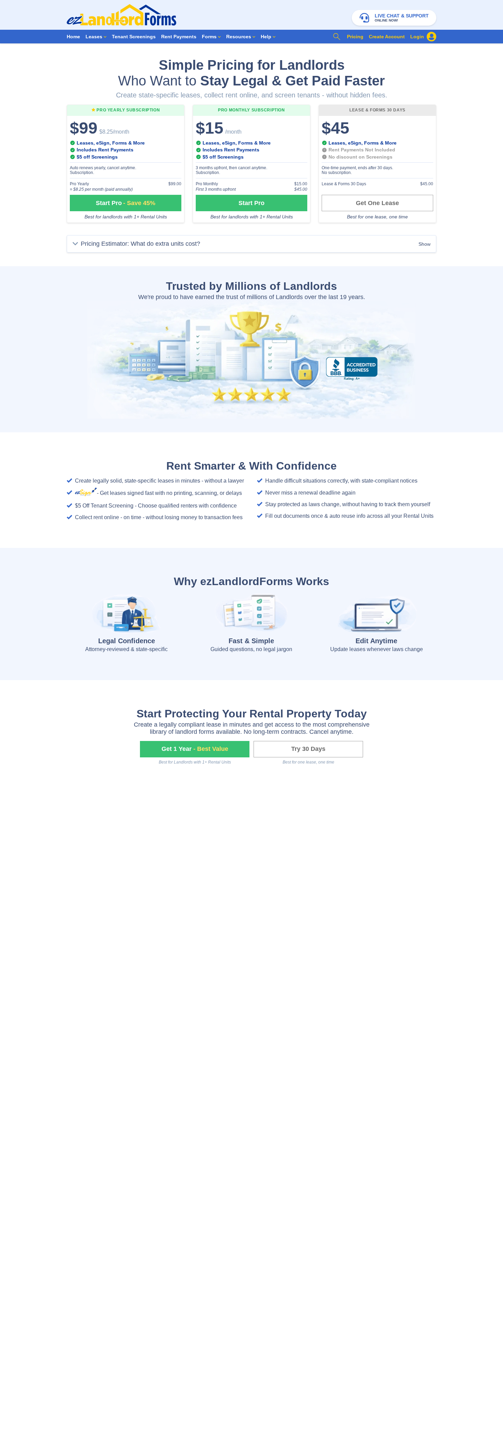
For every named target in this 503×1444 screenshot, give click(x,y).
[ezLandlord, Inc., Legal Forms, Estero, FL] (351, 368)
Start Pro (125, 203)
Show (424, 244)
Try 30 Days (308, 748)
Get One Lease (377, 203)
